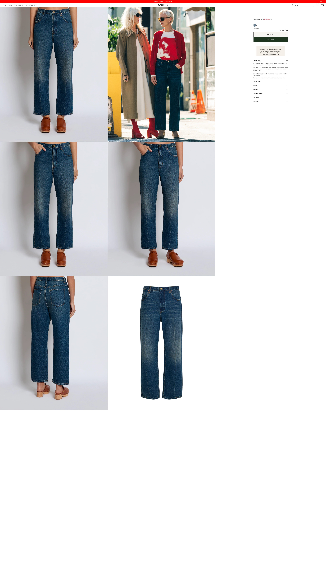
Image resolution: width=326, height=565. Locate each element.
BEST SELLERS (19, 5)
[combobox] (270, 34)
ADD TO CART (270, 39)
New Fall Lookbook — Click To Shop (163, 1)
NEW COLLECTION (31, 5)
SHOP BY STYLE (7, 5)
